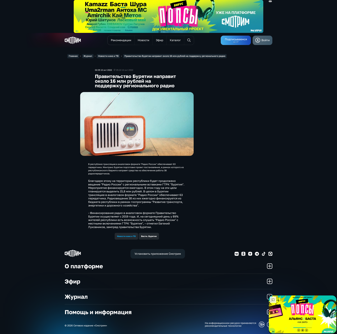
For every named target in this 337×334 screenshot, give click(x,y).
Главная (73, 56)
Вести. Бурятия (149, 236)
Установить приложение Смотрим (158, 253)
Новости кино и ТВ (108, 56)
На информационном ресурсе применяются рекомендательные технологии (230, 324)
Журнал (87, 56)
